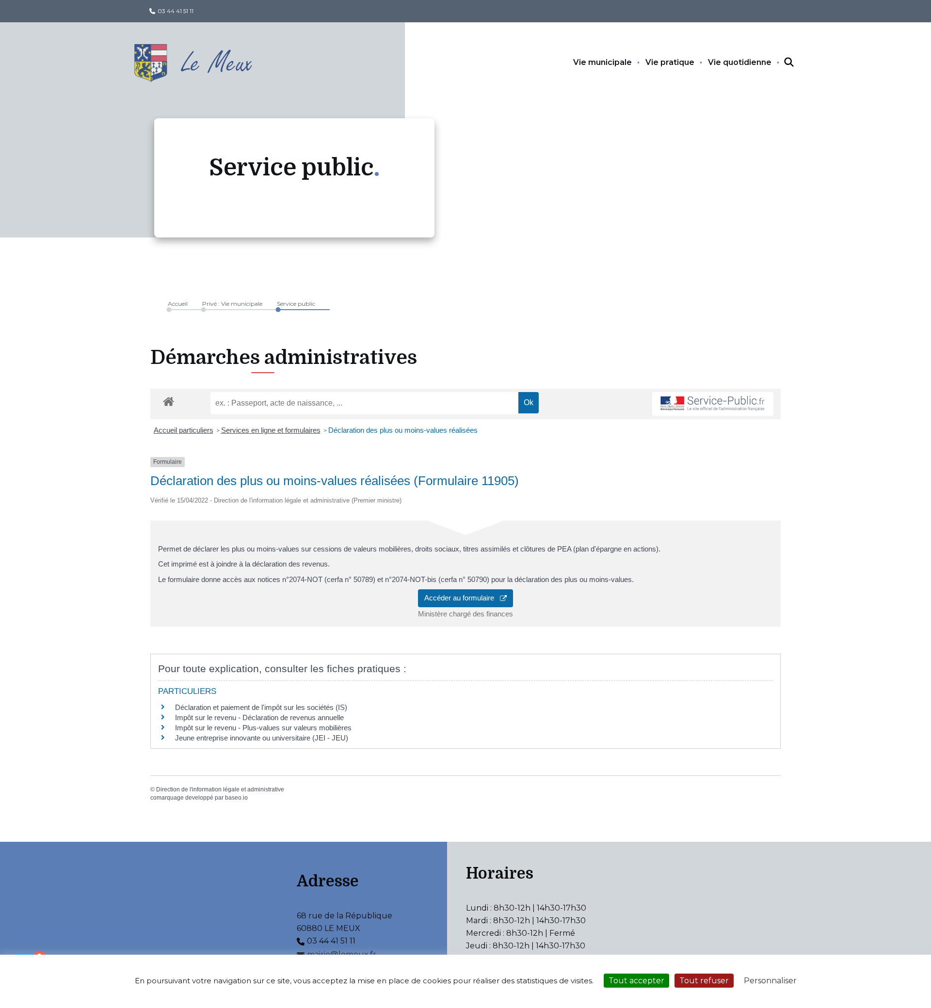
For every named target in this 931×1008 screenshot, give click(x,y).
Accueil (178, 303)
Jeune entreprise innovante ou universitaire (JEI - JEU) (261, 738)
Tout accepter (636, 980)
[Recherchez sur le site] (780, 62)
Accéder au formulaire (462, 598)
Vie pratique (669, 62)
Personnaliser (770, 980)
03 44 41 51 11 (175, 11)
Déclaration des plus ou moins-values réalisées (403, 430)
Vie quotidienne (739, 62)
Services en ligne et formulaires (271, 430)
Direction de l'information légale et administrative (220, 789)
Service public (296, 303)
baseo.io (236, 797)
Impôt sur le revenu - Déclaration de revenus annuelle (259, 717)
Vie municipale (602, 62)
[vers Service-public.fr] (712, 404)
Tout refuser (704, 980)
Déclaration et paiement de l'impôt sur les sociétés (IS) (261, 707)
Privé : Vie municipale (232, 303)
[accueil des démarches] (168, 400)
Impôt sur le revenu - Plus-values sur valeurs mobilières (263, 728)
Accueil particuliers (183, 430)
